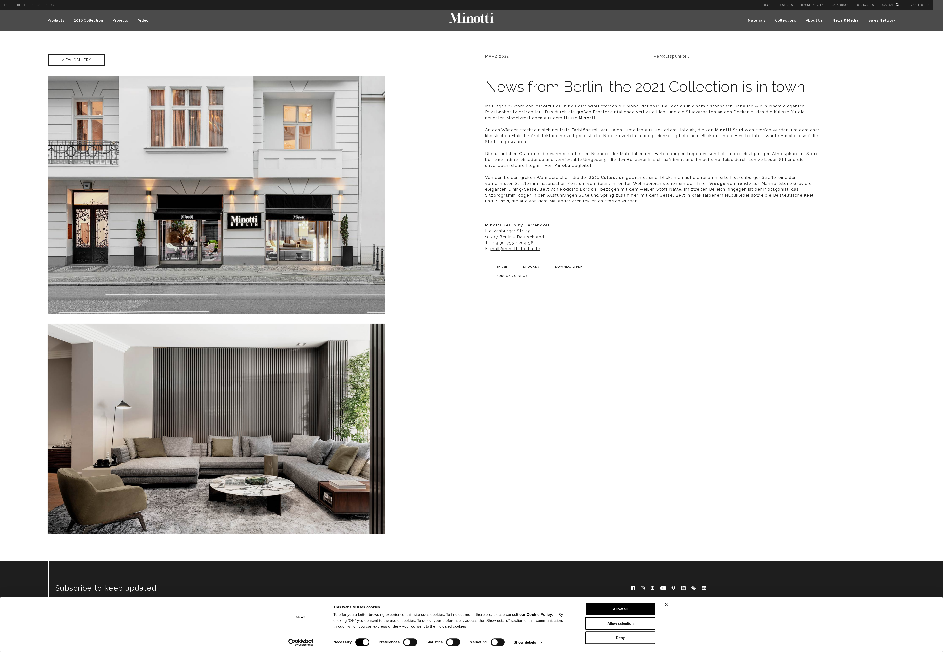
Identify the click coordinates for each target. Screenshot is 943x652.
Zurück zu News (512, 276)
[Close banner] (666, 604)
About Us (814, 20)
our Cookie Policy (535, 614)
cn (39, 5)
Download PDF (568, 266)
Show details (525, 642)
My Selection (919, 5)
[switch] (410, 642)
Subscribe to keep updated (106, 588)
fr (25, 5)
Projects (120, 20)
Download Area (812, 5)
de (19, 5)
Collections (785, 20)
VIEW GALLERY (76, 60)
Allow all (620, 609)
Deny (620, 638)
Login (767, 5)
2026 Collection (88, 20)
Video (143, 20)
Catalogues (840, 5)
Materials (756, 20)
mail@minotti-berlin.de (515, 248)
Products (56, 20)
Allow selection (620, 623)
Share (501, 266)
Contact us (865, 5)
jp (45, 5)
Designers (786, 5)
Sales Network (881, 20)
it (12, 5)
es (31, 5)
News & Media (845, 20)
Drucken (531, 266)
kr (52, 5)
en (6, 5)
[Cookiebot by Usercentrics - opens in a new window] (300, 642)
